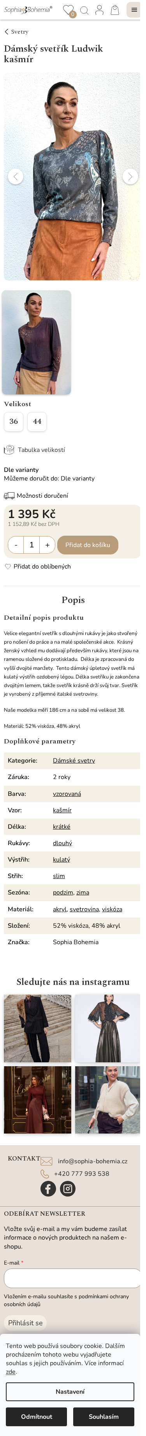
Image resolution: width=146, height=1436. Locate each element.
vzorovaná (67, 794)
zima (82, 892)
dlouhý (62, 843)
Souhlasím (104, 1417)
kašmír (62, 810)
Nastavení (70, 1391)
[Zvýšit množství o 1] (47, 544)
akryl (60, 909)
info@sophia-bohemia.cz (92, 1161)
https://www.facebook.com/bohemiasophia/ (48, 1189)
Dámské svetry (74, 760)
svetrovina (84, 909)
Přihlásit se (25, 1323)
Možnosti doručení (42, 495)
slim (59, 876)
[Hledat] (83, 10)
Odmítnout (36, 1417)
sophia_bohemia (68, 1189)
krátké (61, 826)
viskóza (112, 909)
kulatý (61, 859)
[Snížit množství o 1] (16, 544)
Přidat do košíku (87, 545)
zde (11, 1372)
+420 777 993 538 (81, 1174)
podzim (63, 892)
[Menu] (134, 10)
